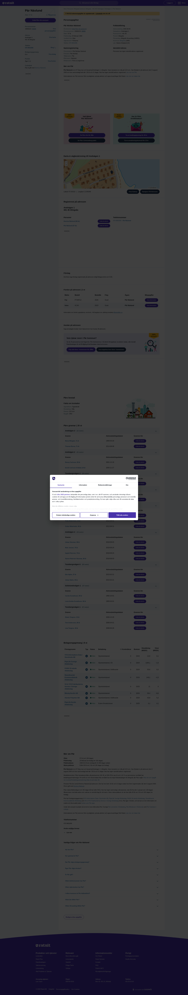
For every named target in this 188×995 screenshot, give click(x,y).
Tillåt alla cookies (122, 515)
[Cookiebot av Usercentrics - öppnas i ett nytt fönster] (127, 478)
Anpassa (93, 515)
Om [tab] (127, 485)
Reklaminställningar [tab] (105, 485)
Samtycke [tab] (61, 485)
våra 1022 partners (63, 494)
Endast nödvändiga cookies (65, 515)
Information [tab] (83, 485)
